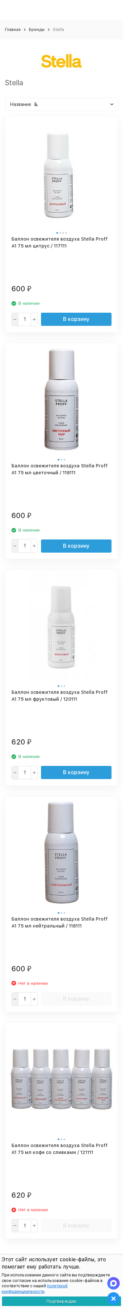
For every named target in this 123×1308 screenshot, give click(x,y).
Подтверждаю (61, 1301)
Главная (13, 29)
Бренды (37, 29)
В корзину (76, 319)
